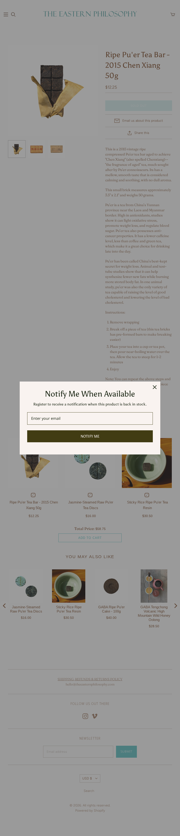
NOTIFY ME (90, 436)
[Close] (154, 387)
